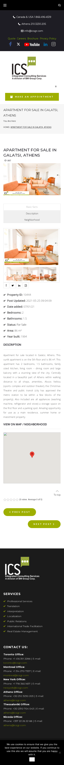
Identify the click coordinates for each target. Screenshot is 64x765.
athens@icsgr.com (14, 700)
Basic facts (32, 206)
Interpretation (15, 611)
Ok (32, 759)
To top (57, 494)
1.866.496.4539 (42, 17)
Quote (12, 38)
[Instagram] (53, 45)
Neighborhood (32, 219)
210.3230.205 (38, 23)
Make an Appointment (34, 96)
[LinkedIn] (45, 44)
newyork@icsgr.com (15, 687)
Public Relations (16, 621)
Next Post (42, 524)
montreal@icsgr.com (16, 675)
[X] (18, 45)
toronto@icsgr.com (15, 662)
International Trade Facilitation (24, 626)
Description (32, 213)
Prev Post (21, 512)
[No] (59, 752)
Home (6, 127)
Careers (21, 38)
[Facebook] (10, 45)
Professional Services (19, 601)
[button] (56, 86)
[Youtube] (32, 44)
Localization (14, 616)
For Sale (21, 324)
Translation (13, 606)
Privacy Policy (48, 38)
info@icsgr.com (33, 30)
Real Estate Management (22, 631)
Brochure (32, 38)
